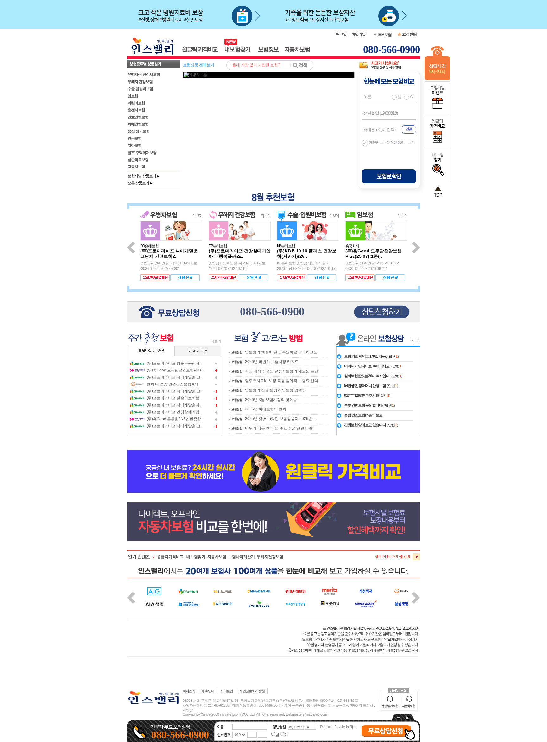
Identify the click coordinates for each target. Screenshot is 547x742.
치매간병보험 (138, 124)
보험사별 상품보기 (143, 176)
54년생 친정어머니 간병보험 (365, 386)
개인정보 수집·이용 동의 (386, 142)
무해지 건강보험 (140, 81)
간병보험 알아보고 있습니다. (365, 425)
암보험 (133, 96)
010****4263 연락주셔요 (361, 395)
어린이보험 (136, 103)
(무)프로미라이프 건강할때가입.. (174, 412)
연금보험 (134, 138)
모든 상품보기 (140, 183)
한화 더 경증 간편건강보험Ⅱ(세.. (173, 384)
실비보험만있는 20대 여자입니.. (367, 376)
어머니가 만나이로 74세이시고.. (367, 366)
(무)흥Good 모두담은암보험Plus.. (175, 370)
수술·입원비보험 (140, 88)
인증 (408, 129)
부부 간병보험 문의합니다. (363, 405)
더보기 (216, 341)
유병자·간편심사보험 (144, 74)
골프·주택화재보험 (142, 152)
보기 (411, 142)
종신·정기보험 (138, 131)
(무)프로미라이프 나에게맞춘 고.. (174, 377)
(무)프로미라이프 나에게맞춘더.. (174, 405)
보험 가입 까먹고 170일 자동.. (365, 356)
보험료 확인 (389, 176)
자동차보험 (136, 166)
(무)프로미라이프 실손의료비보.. (174, 398)
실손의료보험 (138, 159)
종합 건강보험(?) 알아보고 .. (364, 415)
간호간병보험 (138, 117)
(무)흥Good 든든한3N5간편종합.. (175, 419)
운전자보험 (136, 110)
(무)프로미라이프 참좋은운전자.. (174, 363)
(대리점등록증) (291, 705)
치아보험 (134, 145)
